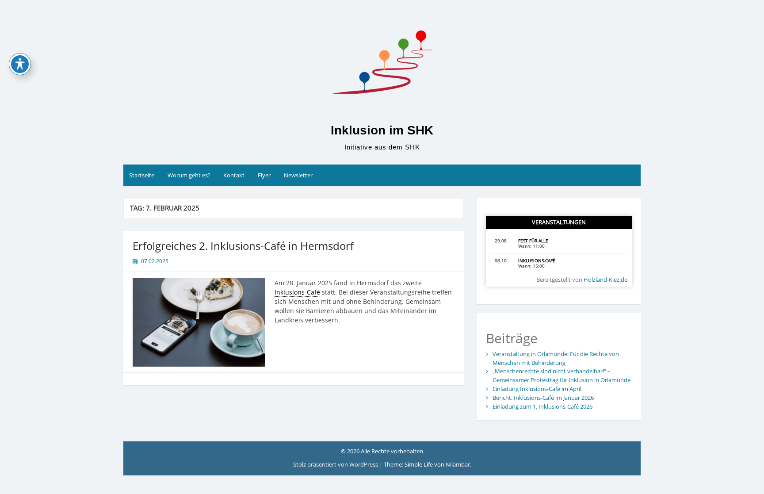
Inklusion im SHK (382, 130)
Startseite (141, 175)
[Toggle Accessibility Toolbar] (20, 64)
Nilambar (458, 464)
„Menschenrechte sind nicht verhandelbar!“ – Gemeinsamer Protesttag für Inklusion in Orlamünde (561, 375)
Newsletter (298, 175)
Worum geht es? (189, 175)
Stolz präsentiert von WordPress (336, 464)
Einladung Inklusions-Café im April (537, 389)
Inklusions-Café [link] (297, 292)
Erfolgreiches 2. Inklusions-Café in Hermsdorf (243, 245)
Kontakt (233, 175)
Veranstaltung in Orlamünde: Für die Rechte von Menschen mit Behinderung (556, 358)
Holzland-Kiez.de (605, 279)
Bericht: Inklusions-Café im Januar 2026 (543, 398)
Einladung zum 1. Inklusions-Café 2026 (542, 406)
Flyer (264, 175)
